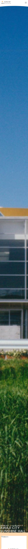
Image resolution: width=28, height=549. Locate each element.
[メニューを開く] (26, 2)
